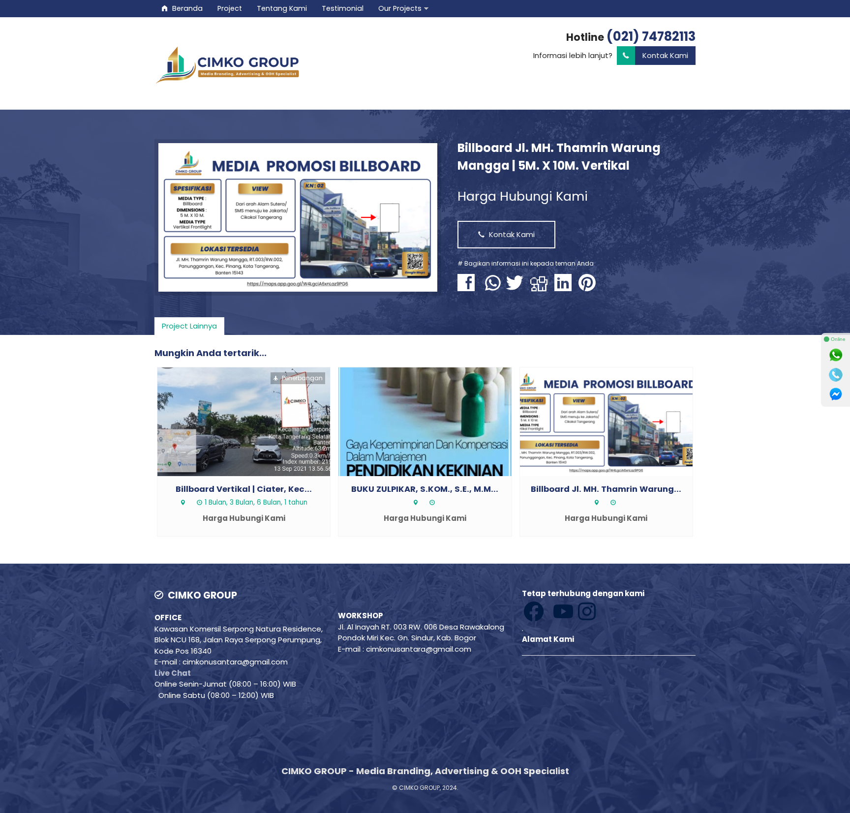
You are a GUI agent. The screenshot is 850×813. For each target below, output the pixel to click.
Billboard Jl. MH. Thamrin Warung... (606, 489)
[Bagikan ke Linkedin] (565, 287)
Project (229, 8)
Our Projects (400, 8)
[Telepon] (835, 374)
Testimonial (343, 8)
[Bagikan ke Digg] (541, 287)
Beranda (186, 8)
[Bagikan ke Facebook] (468, 287)
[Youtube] (548, 610)
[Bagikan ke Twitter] (517, 287)
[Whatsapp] (835, 355)
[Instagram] (550, 610)
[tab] (189, 326)
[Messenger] (835, 394)
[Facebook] (534, 610)
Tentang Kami (282, 8)
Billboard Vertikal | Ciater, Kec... (244, 489)
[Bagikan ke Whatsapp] (493, 287)
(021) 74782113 (651, 36)
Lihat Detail (253, 421)
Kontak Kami (665, 55)
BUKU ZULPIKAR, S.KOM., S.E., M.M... (424, 489)
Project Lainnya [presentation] (189, 326)
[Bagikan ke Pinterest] (589, 287)
